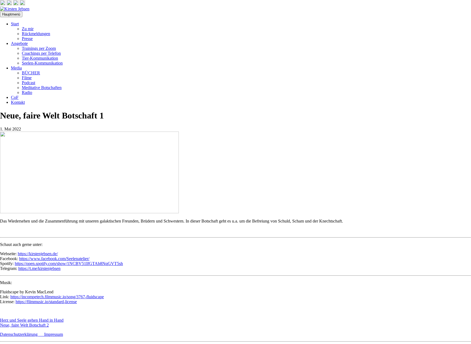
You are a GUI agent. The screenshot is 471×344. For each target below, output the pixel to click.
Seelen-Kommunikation (42, 63)
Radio (27, 92)
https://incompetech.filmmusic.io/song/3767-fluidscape (57, 296)
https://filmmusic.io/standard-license (46, 301)
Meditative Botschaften (42, 87)
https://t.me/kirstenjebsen (39, 268)
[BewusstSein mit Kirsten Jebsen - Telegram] (9, 4)
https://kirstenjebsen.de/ (38, 253)
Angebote (19, 43)
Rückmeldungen (36, 33)
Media (16, 68)
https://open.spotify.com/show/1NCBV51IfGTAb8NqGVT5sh (69, 263)
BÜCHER (31, 73)
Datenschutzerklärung (22, 334)
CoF (15, 97)
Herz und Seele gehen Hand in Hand (32, 320)
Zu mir (28, 28)
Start (15, 24)
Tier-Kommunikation (40, 58)
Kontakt (18, 102)
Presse (27, 38)
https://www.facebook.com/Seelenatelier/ (54, 258)
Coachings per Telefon (41, 53)
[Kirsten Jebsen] (14, 9)
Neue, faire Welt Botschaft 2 (24, 325)
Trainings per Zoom (39, 48)
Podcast (28, 82)
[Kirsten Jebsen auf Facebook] (2, 4)
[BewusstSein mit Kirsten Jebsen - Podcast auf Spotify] (22, 4)
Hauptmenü (11, 14)
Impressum (53, 334)
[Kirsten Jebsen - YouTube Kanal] (16, 4)
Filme (27, 77)
